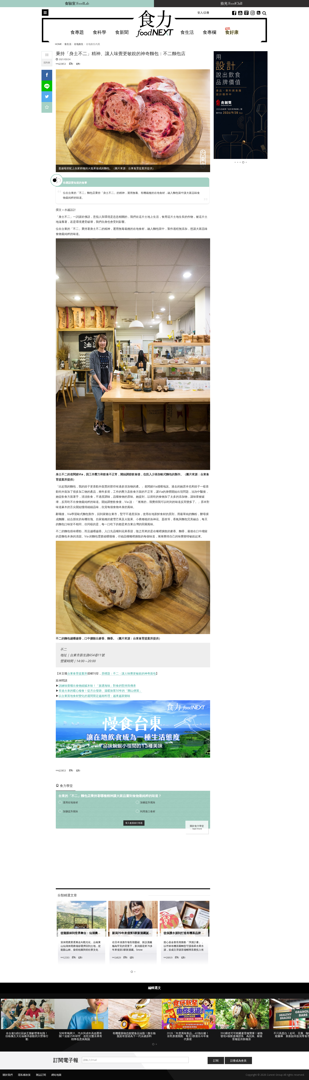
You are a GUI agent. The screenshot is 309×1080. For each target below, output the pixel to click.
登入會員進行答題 (134, 822)
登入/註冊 (203, 12)
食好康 (232, 32)
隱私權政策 (24, 1074)
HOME (58, 44)
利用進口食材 (147, 811)
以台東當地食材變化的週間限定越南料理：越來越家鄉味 (94, 696)
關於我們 (8, 1074)
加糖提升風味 (147, 802)
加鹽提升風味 (70, 811)
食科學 (99, 32)
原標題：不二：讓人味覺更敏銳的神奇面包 (129, 673)
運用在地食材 (70, 802)
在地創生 (78, 44)
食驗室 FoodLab (77, 3)
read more (197, 828)
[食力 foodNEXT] (154, 23)
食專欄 (209, 32)
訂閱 (216, 1060)
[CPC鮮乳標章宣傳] (247, 105)
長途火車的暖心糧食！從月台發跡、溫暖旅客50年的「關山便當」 (100, 691)
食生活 (187, 32)
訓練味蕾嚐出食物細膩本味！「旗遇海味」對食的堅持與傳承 (97, 686)
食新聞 (122, 32)
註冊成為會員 (238, 1060)
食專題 (77, 32)
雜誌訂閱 (41, 1074)
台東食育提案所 (77, 673)
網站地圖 (56, 1074)
